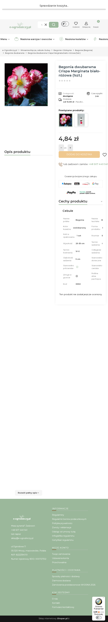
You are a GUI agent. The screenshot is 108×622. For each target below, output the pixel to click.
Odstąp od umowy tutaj (63, 531)
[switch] (99, 617)
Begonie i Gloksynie (63, 50)
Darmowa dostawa (61, 580)
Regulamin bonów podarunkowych (69, 519)
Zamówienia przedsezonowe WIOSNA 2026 (73, 585)
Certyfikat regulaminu (63, 540)
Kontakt (56, 603)
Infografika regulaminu (63, 536)
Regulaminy (58, 515)
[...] (26, 84)
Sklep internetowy (53, 618)
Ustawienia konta (60, 558)
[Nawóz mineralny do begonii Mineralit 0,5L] (81, 120)
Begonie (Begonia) (84, 50)
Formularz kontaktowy (63, 607)
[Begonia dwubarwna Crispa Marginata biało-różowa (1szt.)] (65, 120)
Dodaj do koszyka (79, 154)
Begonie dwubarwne (14, 53)
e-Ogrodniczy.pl (9, 50)
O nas (55, 599)
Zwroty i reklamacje (61, 527)
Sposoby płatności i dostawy (66, 576)
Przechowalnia (59, 562)
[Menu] (103, 598)
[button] (53, 25)
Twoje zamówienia (61, 554)
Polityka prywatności (62, 523)
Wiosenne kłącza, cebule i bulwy (35, 50)
